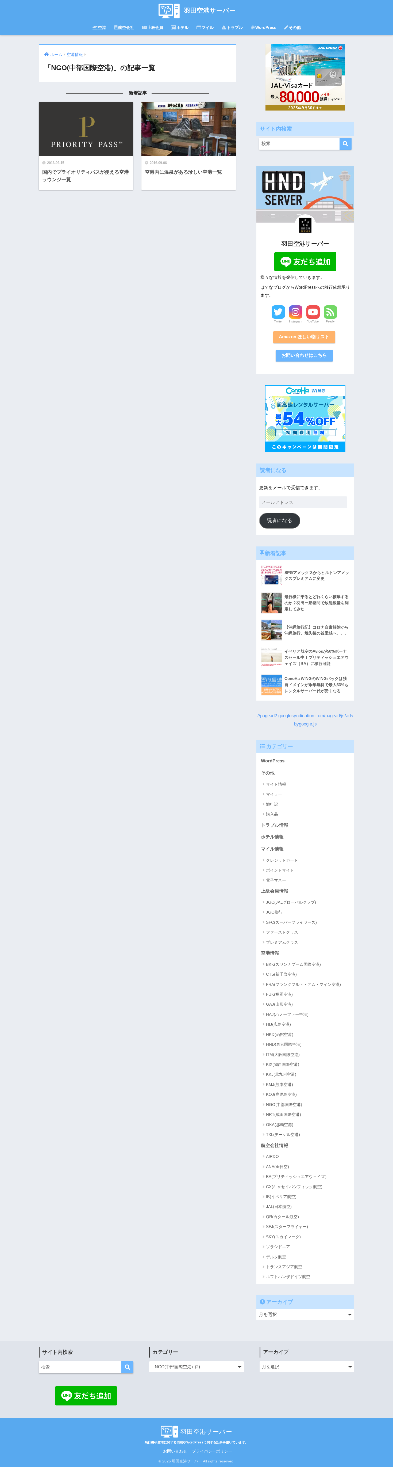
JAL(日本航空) (279, 1206)
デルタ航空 (276, 1257)
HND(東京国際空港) (284, 1044)
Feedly (330, 321)
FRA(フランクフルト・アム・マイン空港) (303, 984)
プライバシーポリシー (212, 1451)
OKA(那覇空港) (279, 1124)
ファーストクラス (282, 932)
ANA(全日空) (277, 1166)
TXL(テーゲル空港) (283, 1134)
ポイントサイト (280, 870)
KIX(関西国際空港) (282, 1064)
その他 (295, 27)
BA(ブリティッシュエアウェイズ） (297, 1176)
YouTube (313, 321)
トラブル (235, 27)
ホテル (182, 27)
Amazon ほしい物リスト (304, 336)
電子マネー (276, 880)
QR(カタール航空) (282, 1216)
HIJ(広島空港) (278, 1024)
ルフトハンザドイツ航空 (288, 1276)
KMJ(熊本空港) (279, 1084)
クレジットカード (282, 860)
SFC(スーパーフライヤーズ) (291, 922)
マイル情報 (272, 849)
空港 (102, 27)
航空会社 (126, 27)
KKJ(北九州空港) (281, 1074)
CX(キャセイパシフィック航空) (294, 1186)
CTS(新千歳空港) (281, 974)
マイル (208, 27)
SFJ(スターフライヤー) (287, 1226)
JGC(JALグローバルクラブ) (291, 902)
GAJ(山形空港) (279, 1004)
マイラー (274, 794)
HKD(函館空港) (279, 1034)
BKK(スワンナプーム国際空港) (293, 964)
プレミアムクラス (282, 942)
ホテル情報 (272, 836)
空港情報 (270, 953)
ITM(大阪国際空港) (283, 1054)
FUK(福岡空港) (279, 994)
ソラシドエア (278, 1246)
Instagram (295, 321)
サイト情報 (276, 784)
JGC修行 (274, 912)
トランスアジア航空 (284, 1266)
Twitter (278, 321)
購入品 (272, 814)
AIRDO (272, 1156)
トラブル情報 (274, 825)
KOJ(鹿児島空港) (281, 1094)
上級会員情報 (274, 891)
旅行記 (272, 804)
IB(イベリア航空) (281, 1196)
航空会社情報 (274, 1145)
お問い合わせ (175, 1451)
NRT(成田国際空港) (283, 1114)
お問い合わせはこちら (304, 355)
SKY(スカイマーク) (283, 1236)
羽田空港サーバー (209, 10)
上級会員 (155, 27)
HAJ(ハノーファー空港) (287, 1014)
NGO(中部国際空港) (284, 1104)
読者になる (279, 520)
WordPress (265, 27)
